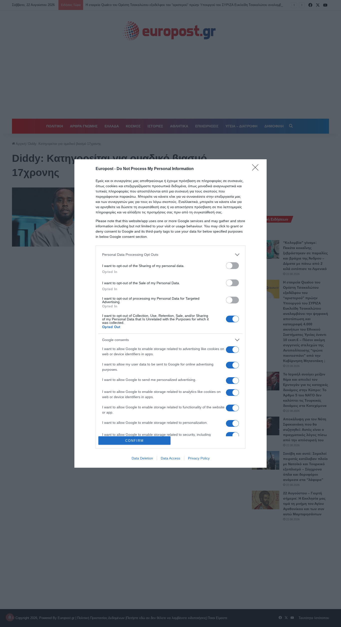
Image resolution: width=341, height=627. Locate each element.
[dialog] (170, 313)
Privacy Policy (199, 458)
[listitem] (170, 254)
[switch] (232, 265)
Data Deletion (142, 458)
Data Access (170, 458)
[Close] (257, 169)
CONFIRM (134, 441)
